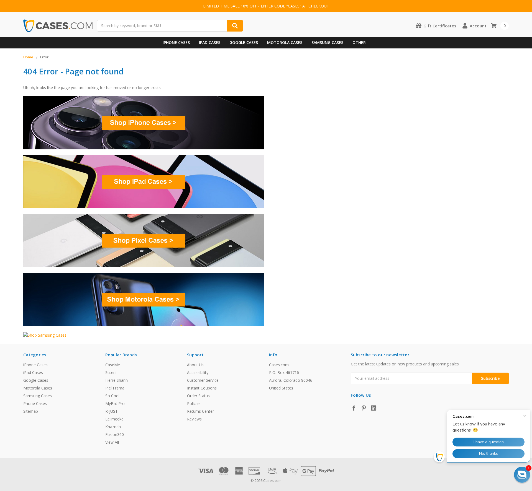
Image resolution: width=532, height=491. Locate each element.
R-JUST (111, 411)
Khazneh (113, 426)
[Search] (235, 26)
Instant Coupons (202, 388)
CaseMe (112, 364)
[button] (522, 475)
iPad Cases (209, 42)
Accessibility (197, 372)
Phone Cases (35, 403)
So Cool (112, 395)
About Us (195, 364)
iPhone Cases (176, 42)
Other (359, 42)
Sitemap (30, 411)
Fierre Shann (116, 380)
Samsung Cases (327, 42)
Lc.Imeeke (114, 419)
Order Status (198, 395)
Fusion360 (114, 434)
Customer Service (203, 380)
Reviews (194, 419)
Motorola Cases (284, 42)
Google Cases (243, 42)
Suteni (110, 372)
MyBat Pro (115, 403)
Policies (194, 403)
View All (112, 442)
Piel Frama (114, 388)
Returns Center (200, 411)
